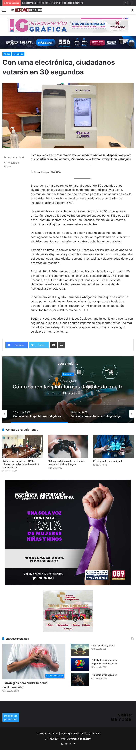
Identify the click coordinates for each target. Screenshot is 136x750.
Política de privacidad (10, 717)
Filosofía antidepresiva (104, 674)
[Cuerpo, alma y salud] (80, 650)
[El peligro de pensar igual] (113, 446)
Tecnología (18, 54)
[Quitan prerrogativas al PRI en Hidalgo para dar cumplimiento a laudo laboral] (22, 446)
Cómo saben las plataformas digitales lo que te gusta (55, 390)
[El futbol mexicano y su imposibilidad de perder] (80, 664)
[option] (34, 414)
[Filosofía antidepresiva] (80, 679)
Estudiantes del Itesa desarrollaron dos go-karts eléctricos (52, 2)
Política (6, 54)
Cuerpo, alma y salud (103, 645)
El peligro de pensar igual (107, 461)
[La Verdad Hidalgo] (26, 10)
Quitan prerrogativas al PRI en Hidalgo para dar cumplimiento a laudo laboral (20, 464)
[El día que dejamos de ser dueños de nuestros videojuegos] (68, 446)
